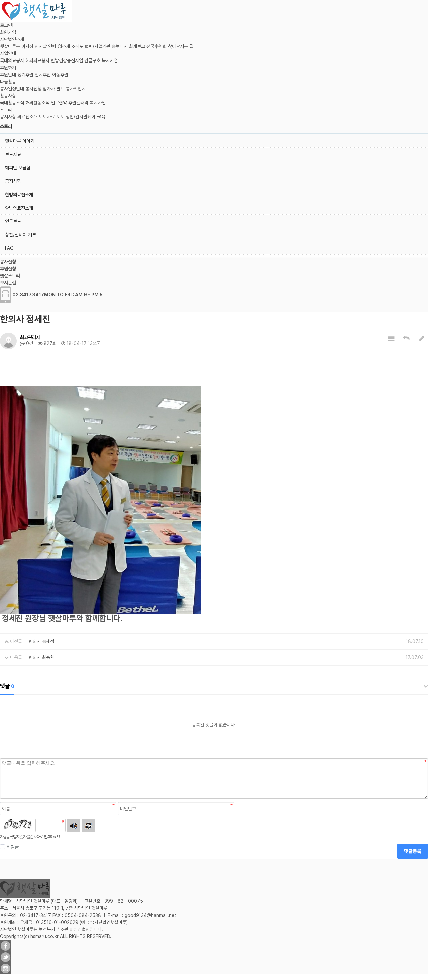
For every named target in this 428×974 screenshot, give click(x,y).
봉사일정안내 (12, 88)
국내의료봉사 (12, 60)
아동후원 (60, 74)
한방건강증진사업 (67, 60)
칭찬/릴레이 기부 (20, 234)
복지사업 (110, 60)
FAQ (101, 116)
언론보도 (13, 221)
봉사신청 (33, 88)
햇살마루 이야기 (19, 141)
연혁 (52, 46)
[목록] (391, 338)
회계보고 (137, 46)
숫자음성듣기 (73, 825)
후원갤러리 (78, 102)
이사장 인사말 (34, 46)
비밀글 (13, 847)
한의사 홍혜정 (41, 641)
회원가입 (8, 32)
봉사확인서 (76, 88)
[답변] (406, 338)
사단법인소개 (12, 39)
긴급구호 (92, 60)
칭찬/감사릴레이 (80, 116)
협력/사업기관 (97, 46)
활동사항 (8, 95)
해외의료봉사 (37, 60)
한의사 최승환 (41, 657)
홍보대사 (120, 46)
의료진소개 (27, 116)
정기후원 (25, 74)
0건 (29, 343)
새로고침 (88, 825)
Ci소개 (64, 46)
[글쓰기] (421, 338)
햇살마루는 (10, 46)
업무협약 (59, 102)
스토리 (6, 109)
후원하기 (8, 67)
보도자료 (47, 116)
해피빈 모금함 (17, 167)
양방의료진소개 (19, 208)
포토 (60, 116)
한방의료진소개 (19, 194)
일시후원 (43, 74)
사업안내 (8, 53)
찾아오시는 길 (180, 46)
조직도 (77, 46)
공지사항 (8, 116)
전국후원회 (156, 46)
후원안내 (8, 74)
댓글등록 (412, 851)
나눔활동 (8, 81)
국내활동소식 (12, 102)
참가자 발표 (53, 88)
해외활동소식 (37, 102)
